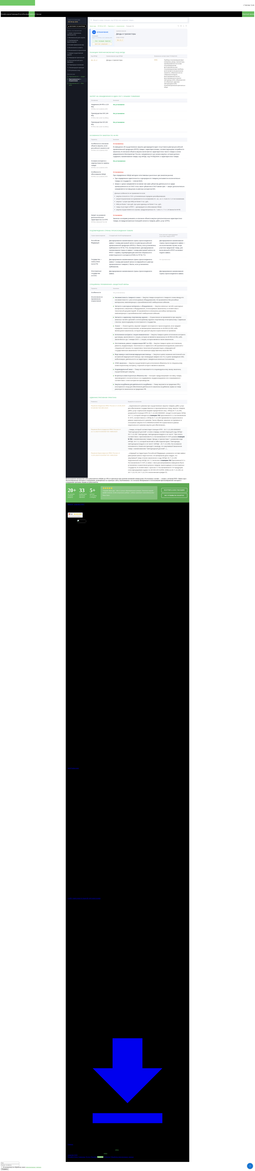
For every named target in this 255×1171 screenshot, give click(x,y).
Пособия (26, 14)
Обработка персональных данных (122, 1157)
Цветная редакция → (102, 44)
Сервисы (32, 14)
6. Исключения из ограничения (76, 50)
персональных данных (33, 1167)
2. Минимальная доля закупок (76, 37)
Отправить (5, 1169)
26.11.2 (120, 40)
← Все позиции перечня (102, 41)
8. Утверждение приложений (75, 57)
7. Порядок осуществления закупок (75, 54)
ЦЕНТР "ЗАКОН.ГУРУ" (76, 504)
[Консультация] (186, 26)
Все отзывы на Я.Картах (174, 495)
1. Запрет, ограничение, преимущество (74, 34)
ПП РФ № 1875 (102, 26)
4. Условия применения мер (75, 45)
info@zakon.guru (73, 768)
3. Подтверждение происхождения (72, 41)
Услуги (20, 14)
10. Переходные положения (75, 65)
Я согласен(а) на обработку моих (22, 1167)
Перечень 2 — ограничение (116, 26)
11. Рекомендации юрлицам (75, 67)
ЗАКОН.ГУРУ (73, 1155)
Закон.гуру (93, 26)
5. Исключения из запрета (75, 47)
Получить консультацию (174, 490)
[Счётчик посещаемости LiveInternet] (72, 521)
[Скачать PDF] (183, 26)
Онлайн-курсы (6, 14)
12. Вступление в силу (73, 70)
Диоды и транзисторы (114, 60)
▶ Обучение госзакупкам (76, 26)
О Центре (38, 14)
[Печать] (181, 26)
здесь (117, 1150)
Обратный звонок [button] (248, 14)
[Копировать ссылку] (178, 26)
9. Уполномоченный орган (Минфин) (75, 61)
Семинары (14, 14)
